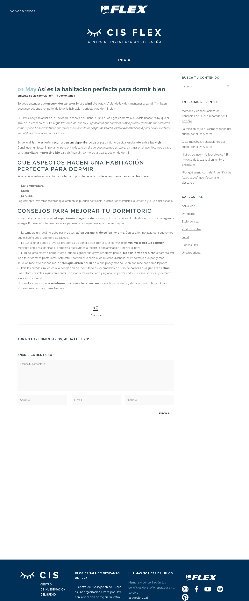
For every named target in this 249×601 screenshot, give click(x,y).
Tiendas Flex (190, 244)
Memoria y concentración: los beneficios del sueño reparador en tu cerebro (205, 116)
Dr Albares (188, 213)
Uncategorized (191, 252)
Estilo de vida (29, 95)
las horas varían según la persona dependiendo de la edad (69, 142)
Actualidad (188, 206)
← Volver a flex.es (20, 11)
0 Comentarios (65, 95)
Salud (185, 237)
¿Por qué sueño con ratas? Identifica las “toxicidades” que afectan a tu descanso (206, 177)
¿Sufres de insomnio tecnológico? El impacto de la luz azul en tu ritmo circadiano (205, 159)
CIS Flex (48, 95)
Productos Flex (191, 229)
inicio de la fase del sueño (139, 252)
